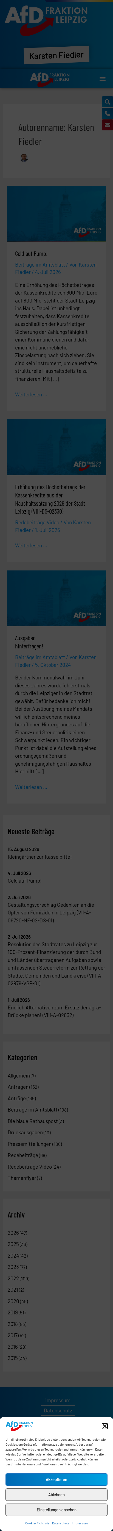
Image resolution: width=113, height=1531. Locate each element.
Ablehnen (56, 1494)
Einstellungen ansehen (57, 1509)
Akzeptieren (56, 1479)
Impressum (80, 1523)
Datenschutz (60, 1523)
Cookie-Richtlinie (37, 1523)
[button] (105, 1426)
